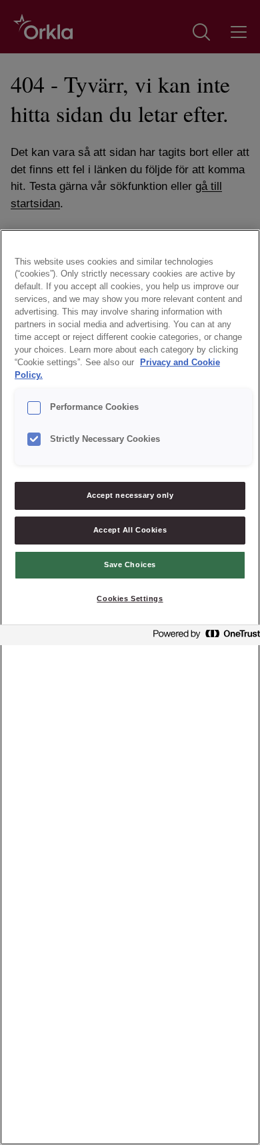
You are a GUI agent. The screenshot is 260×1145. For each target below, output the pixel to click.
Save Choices (130, 565)
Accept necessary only (130, 495)
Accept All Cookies (130, 530)
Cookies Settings (130, 598)
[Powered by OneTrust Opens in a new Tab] (202, 636)
